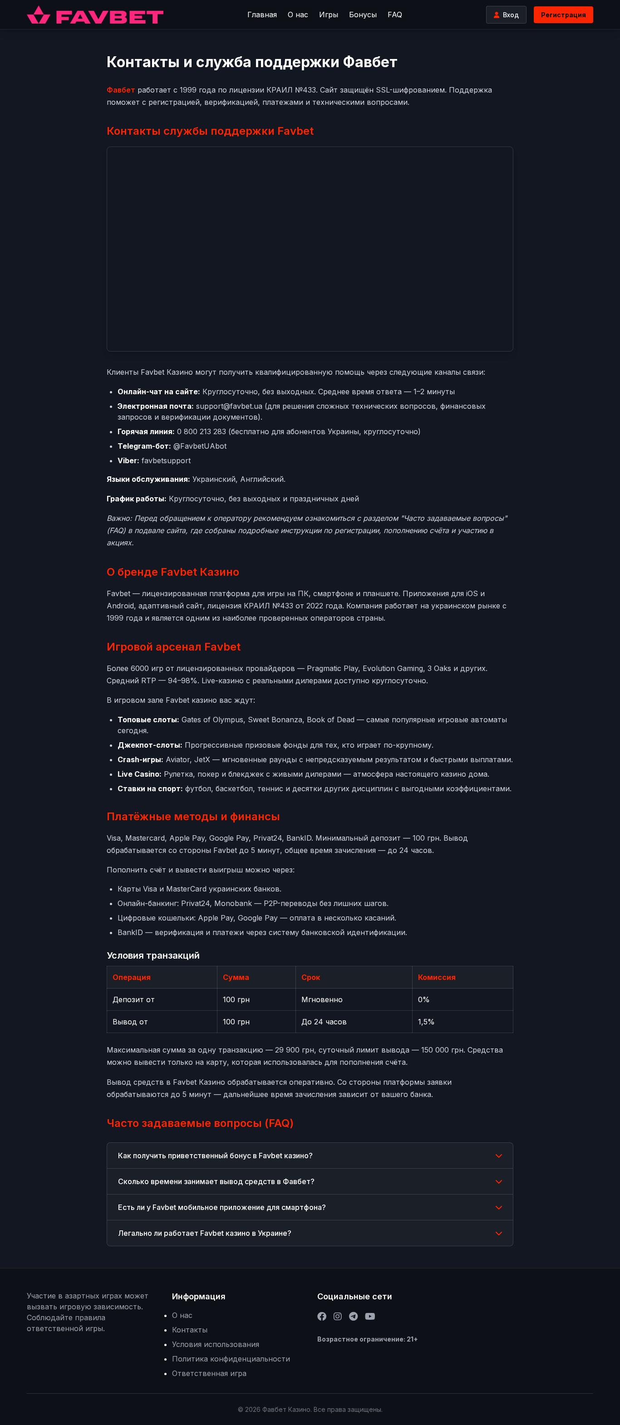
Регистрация (563, 15)
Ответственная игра (209, 1373)
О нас (298, 14)
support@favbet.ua (229, 406)
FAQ (395, 14)
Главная (262, 14)
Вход (511, 15)
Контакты (189, 1329)
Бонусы (363, 14)
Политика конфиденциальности (231, 1358)
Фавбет (121, 89)
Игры (328, 14)
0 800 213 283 (201, 431)
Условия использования (215, 1344)
